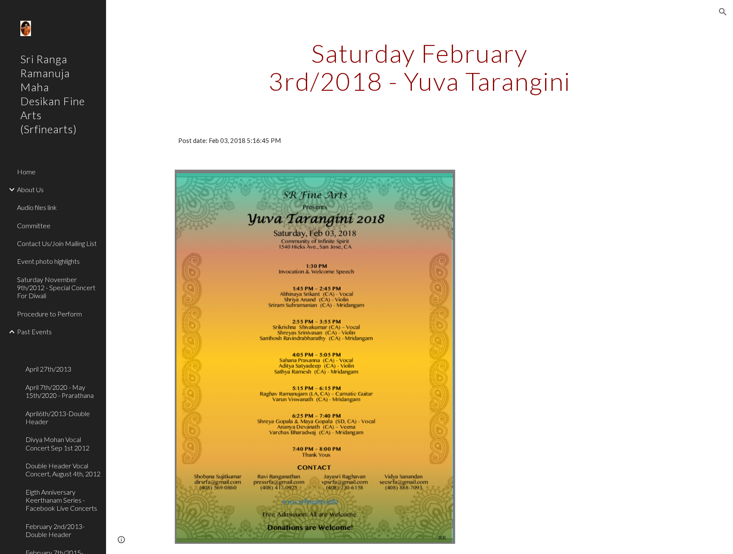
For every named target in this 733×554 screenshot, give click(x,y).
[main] (419, 67)
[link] (62, 345)
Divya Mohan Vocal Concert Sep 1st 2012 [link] (57, 443)
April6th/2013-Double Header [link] (57, 417)
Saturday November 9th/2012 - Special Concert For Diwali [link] (56, 287)
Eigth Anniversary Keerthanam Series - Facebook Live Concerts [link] (61, 500)
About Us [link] (30, 189)
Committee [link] (33, 225)
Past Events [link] (34, 331)
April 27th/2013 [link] (48, 369)
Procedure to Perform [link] (49, 314)
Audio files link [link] (37, 207)
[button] (723, 12)
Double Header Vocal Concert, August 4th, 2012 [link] (63, 470)
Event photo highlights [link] (48, 261)
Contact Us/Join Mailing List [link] (57, 243)
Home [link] (26, 172)
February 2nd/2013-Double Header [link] (54, 530)
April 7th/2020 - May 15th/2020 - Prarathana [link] (59, 391)
